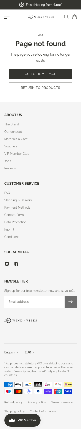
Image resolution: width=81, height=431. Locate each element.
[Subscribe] (71, 302)
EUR (28, 352)
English (9, 352)
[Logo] (41, 16)
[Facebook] (16, 264)
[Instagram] (7, 264)
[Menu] (7, 16)
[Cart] (74, 17)
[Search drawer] (66, 17)
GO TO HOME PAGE (40, 74)
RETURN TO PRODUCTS (40, 87)
